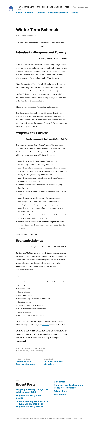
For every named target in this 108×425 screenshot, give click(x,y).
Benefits (29, 12)
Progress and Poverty (36, 351)
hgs (19, 35)
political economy (23, 351)
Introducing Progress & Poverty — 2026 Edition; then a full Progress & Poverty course (32, 404)
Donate (74, 12)
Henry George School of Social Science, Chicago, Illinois (42, 7)
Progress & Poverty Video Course (29, 396)
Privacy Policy (61, 391)
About (19, 12)
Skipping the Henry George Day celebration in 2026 (32, 390)
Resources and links (58, 12)
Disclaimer (59, 381)
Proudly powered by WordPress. (61, 418)
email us (45, 325)
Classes (42, 348)
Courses (41, 12)
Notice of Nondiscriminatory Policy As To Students (68, 386)
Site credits (60, 394)
